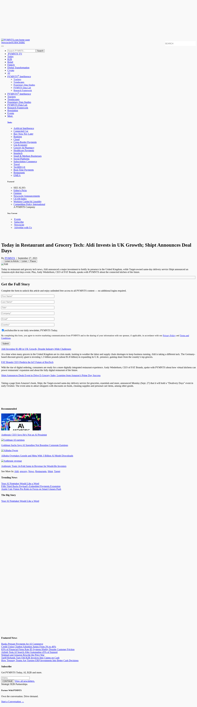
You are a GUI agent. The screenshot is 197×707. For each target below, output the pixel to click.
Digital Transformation (18, 67)
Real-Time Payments (24, 170)
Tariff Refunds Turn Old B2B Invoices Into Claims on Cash (30, 657)
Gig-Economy (20, 145)
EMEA (17, 175)
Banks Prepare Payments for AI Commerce (22, 644)
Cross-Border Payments (25, 142)
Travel (17, 164)
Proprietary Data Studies (24, 85)
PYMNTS (10, 258)
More (10, 116)
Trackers (17, 79)
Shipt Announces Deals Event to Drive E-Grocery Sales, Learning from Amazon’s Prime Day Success (51, 375)
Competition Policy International (29, 204)
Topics (9, 122)
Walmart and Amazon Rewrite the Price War (22, 655)
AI (8, 73)
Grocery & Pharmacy (24, 147)
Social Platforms (21, 158)
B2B (9, 59)
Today (10, 56)
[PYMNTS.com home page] (15, 39)
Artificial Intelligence (24, 128)
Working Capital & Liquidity (28, 201)
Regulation (12, 110)
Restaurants (19, 172)
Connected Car (21, 131)
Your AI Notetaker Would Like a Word (20, 483)
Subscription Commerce (25, 161)
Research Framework (23, 90)
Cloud (17, 139)
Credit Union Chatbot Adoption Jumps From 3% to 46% (28, 646)
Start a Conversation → (12, 701)
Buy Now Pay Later (23, 134)
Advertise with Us (23, 227)
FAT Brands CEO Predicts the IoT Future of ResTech (27, 362)
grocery (23, 471)
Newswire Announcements (27, 196)
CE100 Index (20, 198)
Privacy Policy (169, 335)
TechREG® (19, 167)
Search (40, 51)
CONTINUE (7, 681)
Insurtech (18, 153)
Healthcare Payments (24, 150)
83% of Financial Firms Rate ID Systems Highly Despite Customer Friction (37, 649)
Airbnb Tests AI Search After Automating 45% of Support (29, 652)
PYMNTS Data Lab (22, 88)
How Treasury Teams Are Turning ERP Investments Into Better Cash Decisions (39, 660)
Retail (10, 62)
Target (57, 471)
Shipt (50, 471)
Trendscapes (19, 82)
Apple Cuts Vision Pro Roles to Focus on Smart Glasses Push (31, 489)
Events (10, 113)
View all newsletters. (25, 681)
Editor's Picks (20, 190)
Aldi (16, 471)
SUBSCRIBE (18, 42)
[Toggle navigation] (2, 46)
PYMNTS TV (14, 53)
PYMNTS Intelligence (19, 76)
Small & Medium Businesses (28, 156)
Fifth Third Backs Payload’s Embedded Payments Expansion (30, 486)
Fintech (11, 65)
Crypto (10, 70)
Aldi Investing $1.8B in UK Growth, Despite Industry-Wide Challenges (36, 349)
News (31, 471)
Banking (18, 136)
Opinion (18, 193)
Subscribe (19, 222)
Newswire (6, 42)
